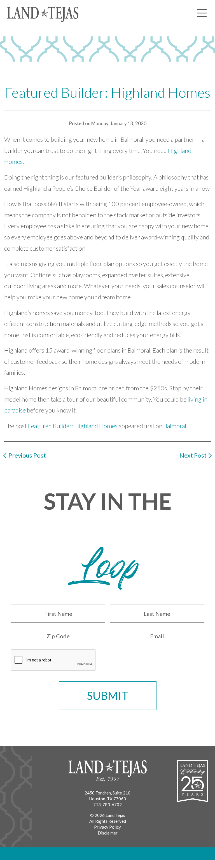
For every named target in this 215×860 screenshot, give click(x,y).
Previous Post (27, 455)
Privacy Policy (107, 826)
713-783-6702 (107, 804)
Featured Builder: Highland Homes (73, 426)
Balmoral (174, 426)
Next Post (193, 455)
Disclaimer (108, 832)
